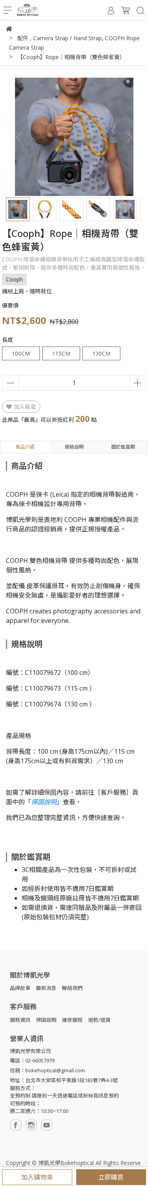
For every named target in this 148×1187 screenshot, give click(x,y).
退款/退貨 (99, 1019)
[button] (129, 137)
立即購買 (111, 1177)
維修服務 (72, 1019)
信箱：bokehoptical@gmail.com (47, 1070)
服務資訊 (20, 1019)
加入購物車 (37, 1177)
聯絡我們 (72, 987)
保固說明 (43, 802)
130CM (101, 353)
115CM (61, 353)
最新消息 (46, 987)
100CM (21, 353)
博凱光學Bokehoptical (66, 1163)
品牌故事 (20, 987)
